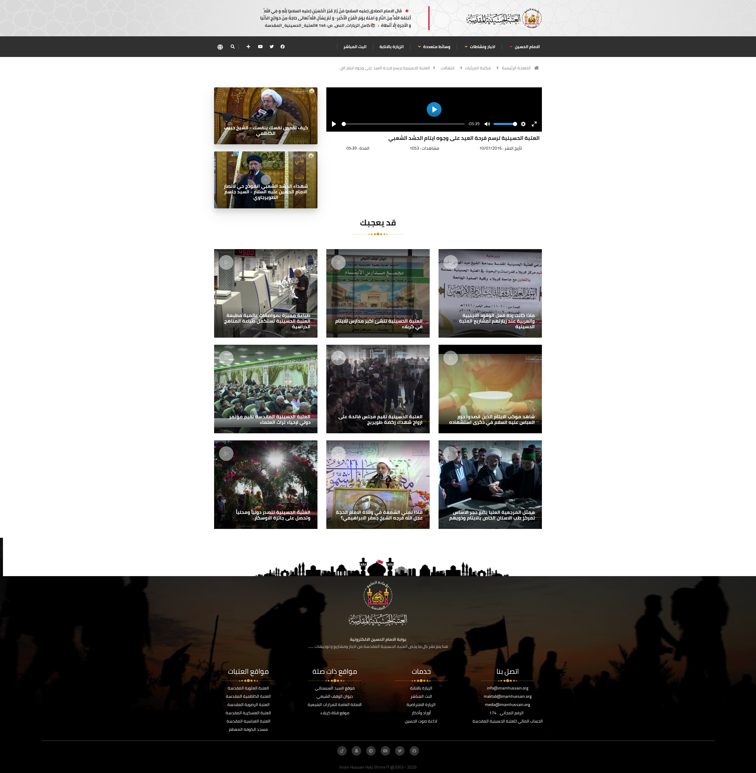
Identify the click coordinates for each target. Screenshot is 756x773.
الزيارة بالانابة (391, 46)
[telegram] (371, 751)
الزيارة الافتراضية (421, 704)
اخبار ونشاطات (482, 46)
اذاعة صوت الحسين (421, 721)
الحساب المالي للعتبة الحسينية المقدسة (507, 721)
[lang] (220, 47)
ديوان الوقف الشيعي (335, 696)
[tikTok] (342, 751)
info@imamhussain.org (507, 688)
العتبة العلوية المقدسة (248, 688)
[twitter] (272, 46)
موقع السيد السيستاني (335, 688)
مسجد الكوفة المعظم (248, 729)
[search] (232, 47)
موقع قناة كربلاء (334, 713)
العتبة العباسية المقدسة (249, 721)
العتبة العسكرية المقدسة (248, 713)
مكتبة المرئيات (478, 68)
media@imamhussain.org (507, 704)
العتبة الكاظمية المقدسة (248, 696)
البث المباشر (354, 46)
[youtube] (260, 46)
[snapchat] (356, 751)
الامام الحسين (527, 46)
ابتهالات (447, 68)
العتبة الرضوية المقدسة (248, 704)
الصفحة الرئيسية (516, 68)
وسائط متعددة (436, 46)
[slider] (403, 124)
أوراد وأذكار (421, 713)
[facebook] (283, 46)
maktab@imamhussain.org (508, 696)
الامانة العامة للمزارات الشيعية (335, 704)
